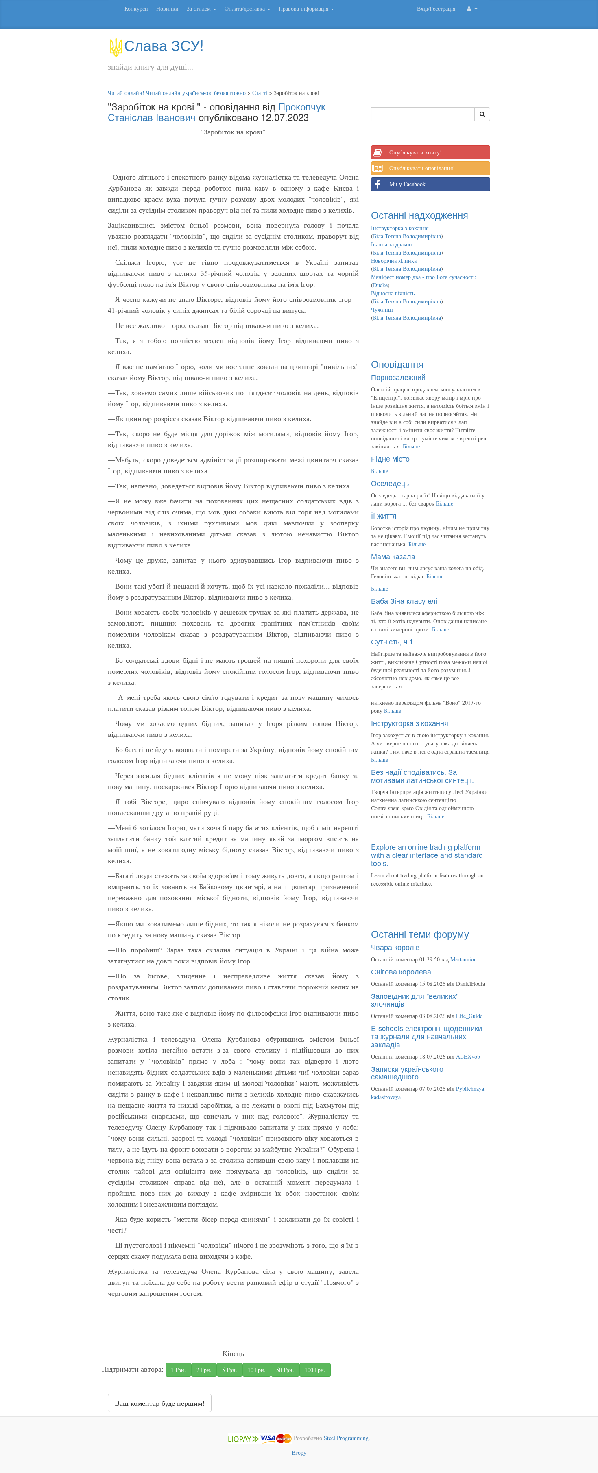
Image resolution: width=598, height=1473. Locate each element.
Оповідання (397, 363)
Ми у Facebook (407, 184)
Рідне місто (390, 458)
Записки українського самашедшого (407, 1072)
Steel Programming (346, 1438)
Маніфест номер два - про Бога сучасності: (423, 277)
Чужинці (382, 309)
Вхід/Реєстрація (436, 8)
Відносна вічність (393, 293)
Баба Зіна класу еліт (406, 600)
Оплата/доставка (245, 8)
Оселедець (390, 482)
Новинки (167, 8)
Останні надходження (419, 214)
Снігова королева (401, 971)
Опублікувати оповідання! (422, 168)
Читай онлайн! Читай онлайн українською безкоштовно (177, 93)
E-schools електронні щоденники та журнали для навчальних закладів (426, 1035)
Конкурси (136, 8)
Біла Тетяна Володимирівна (407, 236)
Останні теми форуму (420, 933)
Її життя (384, 515)
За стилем (199, 8)
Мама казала (393, 556)
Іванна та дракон (391, 244)
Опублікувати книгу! (415, 152)
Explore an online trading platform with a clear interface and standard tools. (427, 854)
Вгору (299, 1452)
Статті (259, 93)
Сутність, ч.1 (392, 641)
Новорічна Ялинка (394, 260)
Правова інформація (304, 8)
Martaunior (463, 959)
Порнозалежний (398, 377)
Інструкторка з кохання (399, 228)
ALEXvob (468, 1056)
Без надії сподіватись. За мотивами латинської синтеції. (422, 775)
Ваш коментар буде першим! (160, 1403)
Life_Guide (469, 1016)
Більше (411, 446)
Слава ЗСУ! (164, 44)
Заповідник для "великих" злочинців (414, 999)
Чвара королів (395, 946)
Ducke (380, 285)
